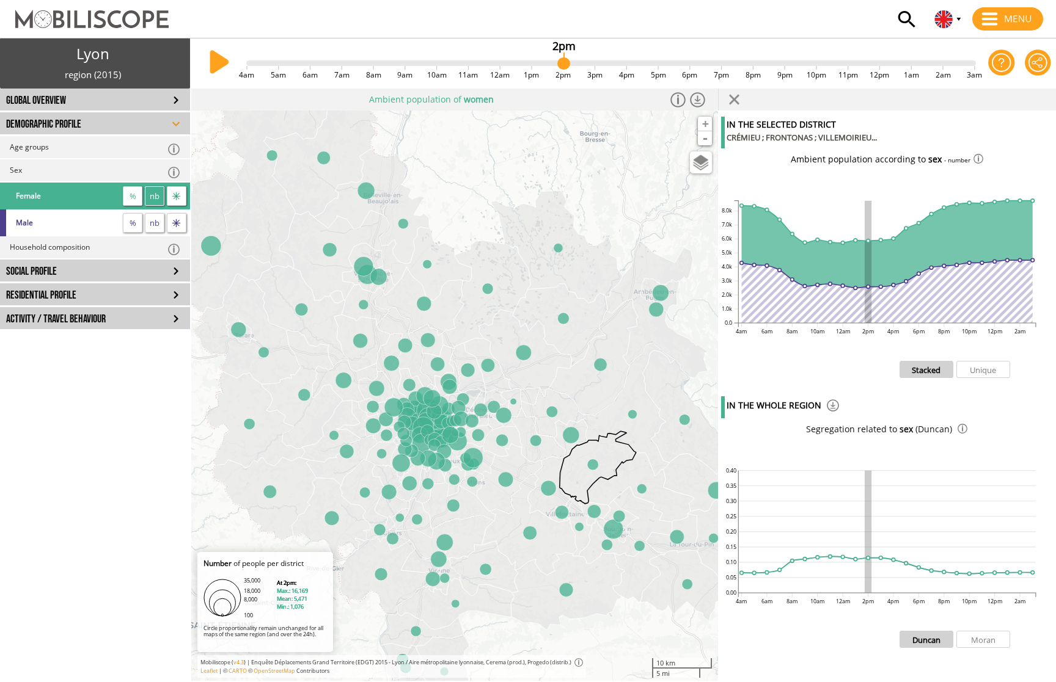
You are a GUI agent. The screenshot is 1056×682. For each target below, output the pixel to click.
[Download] (833, 407)
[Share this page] (1038, 63)
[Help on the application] (1001, 63)
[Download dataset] (698, 100)
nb (155, 195)
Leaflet (209, 671)
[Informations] (678, 100)
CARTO (238, 671)
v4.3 (238, 662)
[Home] (84, 13)
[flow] (176, 196)
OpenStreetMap (274, 671)
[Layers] (701, 162)
